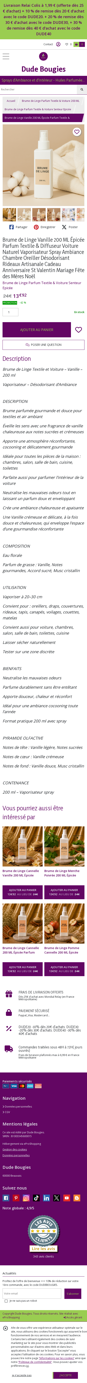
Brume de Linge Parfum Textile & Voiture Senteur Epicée (38, 109)
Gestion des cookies (15, 1149)
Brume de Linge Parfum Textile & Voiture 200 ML (50, 101)
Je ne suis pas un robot (23, 1301)
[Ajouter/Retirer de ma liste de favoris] (78, 330)
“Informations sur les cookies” (56, 1358)
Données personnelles (18, 1106)
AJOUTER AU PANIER (36, 329)
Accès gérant (74, 1317)
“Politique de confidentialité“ (35, 1362)
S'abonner (73, 1294)
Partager (21, 227)
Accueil (11, 101)
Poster (73, 227)
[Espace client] (58, 44)
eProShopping (11, 1317)
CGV (7, 1112)
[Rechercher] (82, 89)
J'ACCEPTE (66, 1375)
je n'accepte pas (21, 1375)
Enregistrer (47, 227)
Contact (48, 44)
